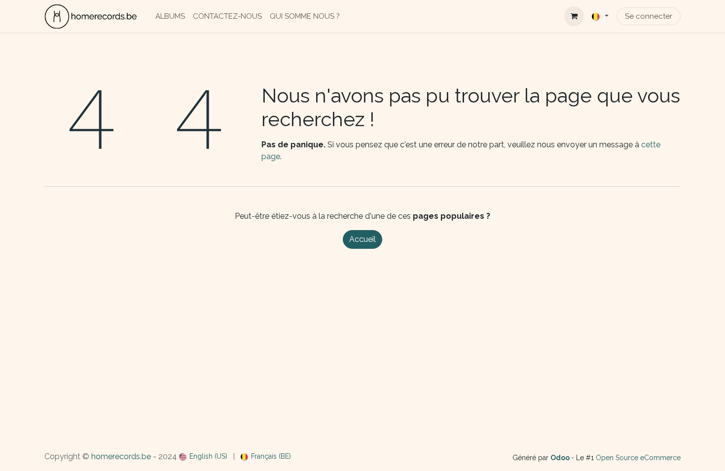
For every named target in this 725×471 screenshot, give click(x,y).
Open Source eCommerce (638, 458)
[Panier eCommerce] (574, 16)
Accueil (362, 239)
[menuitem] (170, 16)
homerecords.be (121, 456)
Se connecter (648, 16)
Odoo (560, 458)
